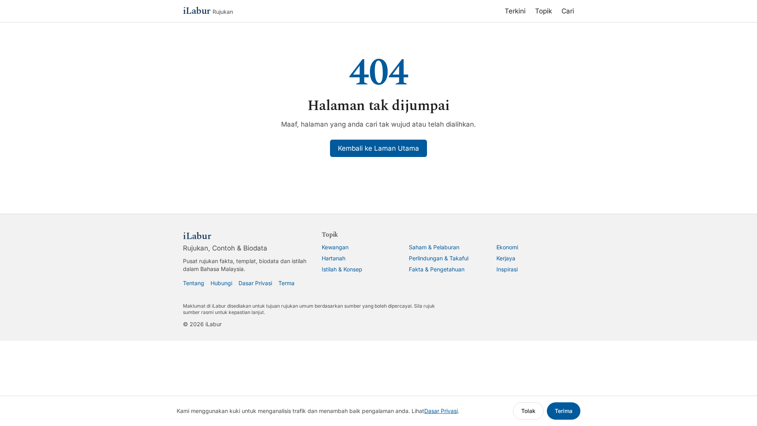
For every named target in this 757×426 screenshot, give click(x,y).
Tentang (193, 283)
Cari (567, 11)
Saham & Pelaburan (434, 247)
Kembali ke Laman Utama (378, 148)
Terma (286, 283)
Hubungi (221, 283)
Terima (563, 410)
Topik (543, 11)
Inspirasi (507, 269)
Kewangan (335, 247)
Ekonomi (507, 247)
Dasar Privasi (255, 283)
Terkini (515, 11)
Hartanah (333, 258)
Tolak (528, 410)
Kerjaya (505, 258)
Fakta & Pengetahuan (436, 269)
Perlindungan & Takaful (438, 258)
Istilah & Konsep (342, 269)
